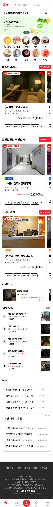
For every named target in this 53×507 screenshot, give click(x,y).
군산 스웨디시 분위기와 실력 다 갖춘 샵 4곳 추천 (21, 446)
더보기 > (47, 415)
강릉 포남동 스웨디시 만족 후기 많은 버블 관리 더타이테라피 (21, 401)
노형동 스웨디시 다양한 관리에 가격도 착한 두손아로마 (21, 389)
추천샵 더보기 (45, 67)
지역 (36, 505)
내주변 (26, 505)
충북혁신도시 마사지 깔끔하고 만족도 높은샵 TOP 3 (21, 434)
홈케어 (17, 505)
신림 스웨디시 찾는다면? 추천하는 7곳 (21, 428)
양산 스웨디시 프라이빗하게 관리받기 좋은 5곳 (21, 440)
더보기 (48, 308)
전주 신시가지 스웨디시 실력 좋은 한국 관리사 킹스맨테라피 (21, 395)
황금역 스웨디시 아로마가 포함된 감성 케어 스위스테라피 (21, 407)
